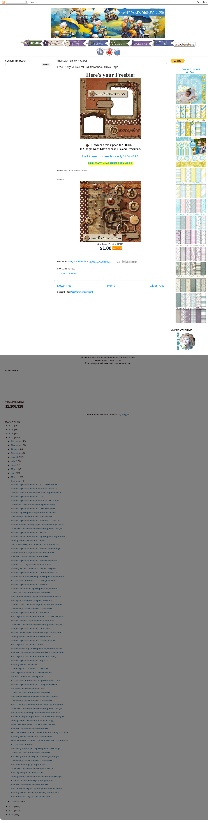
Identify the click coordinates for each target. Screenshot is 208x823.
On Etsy (190, 72)
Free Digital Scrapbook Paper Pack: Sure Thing (33, 656)
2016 (11, 429)
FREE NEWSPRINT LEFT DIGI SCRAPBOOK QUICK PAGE (39, 740)
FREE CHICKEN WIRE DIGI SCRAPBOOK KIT (33, 724)
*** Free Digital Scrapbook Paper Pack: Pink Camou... (36, 500)
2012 (11, 810)
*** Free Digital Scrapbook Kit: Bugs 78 (29, 660)
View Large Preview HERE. (110, 244)
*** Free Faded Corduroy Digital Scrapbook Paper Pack (37, 524)
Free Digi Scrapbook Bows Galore (27, 772)
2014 (11, 438)
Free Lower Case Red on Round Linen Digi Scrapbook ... (38, 704)
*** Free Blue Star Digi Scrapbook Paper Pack (32, 552)
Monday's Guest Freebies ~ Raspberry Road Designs (36, 776)
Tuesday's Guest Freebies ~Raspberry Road (32, 768)
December (16, 441)
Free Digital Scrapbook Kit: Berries (27, 644)
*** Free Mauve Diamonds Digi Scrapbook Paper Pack (36, 604)
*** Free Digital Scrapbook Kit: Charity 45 (30, 628)
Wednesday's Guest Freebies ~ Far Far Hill (31, 516)
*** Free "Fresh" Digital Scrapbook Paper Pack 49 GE (36, 648)
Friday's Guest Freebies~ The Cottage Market (33, 580)
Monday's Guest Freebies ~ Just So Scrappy (32, 720)
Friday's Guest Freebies (22, 744)
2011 (11, 814)
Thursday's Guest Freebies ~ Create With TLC (33, 592)
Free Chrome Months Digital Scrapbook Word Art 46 (36, 596)
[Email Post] (118, 262)
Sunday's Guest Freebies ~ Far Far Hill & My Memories (37, 652)
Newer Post (64, 285)
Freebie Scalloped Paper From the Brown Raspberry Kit (37, 716)
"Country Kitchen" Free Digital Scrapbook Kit (32, 780)
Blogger (125, 414)
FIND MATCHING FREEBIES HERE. (110, 163)
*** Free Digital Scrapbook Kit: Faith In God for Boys (35, 548)
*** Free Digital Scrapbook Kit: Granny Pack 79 (33, 640)
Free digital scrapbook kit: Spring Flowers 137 (33, 600)
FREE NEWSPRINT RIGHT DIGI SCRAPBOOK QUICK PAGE (40, 732)
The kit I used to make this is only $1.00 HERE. (110, 156)
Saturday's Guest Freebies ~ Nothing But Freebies (35, 792)
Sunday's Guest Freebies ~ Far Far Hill (29, 557)
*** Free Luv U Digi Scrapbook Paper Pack (31, 564)
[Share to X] (129, 261)
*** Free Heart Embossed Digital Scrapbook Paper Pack (37, 576)
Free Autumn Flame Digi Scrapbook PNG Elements (35, 712)
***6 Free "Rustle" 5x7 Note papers (27, 676)
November (16, 445)
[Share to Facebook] (132, 261)
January (15, 801)
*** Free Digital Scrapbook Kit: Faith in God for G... (35, 560)
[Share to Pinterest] (135, 261)
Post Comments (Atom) (81, 292)
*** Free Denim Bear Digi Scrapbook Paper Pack (34, 588)
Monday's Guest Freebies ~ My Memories (31, 636)
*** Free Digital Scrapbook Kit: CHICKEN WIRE (33, 508)
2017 (11, 425)
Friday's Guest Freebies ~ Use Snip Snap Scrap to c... (37, 493)
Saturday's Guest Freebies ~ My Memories (31, 736)
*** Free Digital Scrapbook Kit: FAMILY (29, 584)
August (14, 457)
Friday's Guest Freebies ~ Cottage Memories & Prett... (37, 680)
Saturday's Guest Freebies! (24, 664)
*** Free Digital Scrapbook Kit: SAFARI (29, 532)
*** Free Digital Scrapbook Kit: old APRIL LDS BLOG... (36, 520)
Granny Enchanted (191, 69)
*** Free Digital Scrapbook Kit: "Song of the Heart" (34, 684)
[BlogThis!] (126, 261)
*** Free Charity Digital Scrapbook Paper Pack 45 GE (36, 632)
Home (111, 285)
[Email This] (123, 261)
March (14, 477)
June (13, 465)
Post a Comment (69, 274)
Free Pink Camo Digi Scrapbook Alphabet (30, 796)
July (13, 461)
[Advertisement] (17, 119)
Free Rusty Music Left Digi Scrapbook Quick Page (35, 756)
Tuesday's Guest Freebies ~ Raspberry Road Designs (36, 528)
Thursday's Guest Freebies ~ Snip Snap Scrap (33, 505)
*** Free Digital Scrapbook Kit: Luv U (28, 496)
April (13, 473)
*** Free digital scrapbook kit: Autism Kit (29, 668)
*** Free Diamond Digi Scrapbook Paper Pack (32, 620)
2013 (11, 806)
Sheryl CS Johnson (76, 262)
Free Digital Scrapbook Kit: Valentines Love (31, 672)
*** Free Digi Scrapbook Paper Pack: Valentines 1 (34, 512)
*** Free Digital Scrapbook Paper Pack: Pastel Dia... (35, 488)
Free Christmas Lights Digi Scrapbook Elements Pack (36, 788)
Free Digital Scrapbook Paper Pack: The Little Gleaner (37, 616)
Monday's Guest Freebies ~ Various (28, 540)
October (15, 449)
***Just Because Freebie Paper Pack (28, 688)
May (13, 469)
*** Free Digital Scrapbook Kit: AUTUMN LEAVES (34, 484)
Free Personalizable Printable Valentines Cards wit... (36, 696)
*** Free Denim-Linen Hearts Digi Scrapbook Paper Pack (38, 536)
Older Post (157, 285)
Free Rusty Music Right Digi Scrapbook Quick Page (35, 748)
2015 (11, 434)
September (16, 453)
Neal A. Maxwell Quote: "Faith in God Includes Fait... (36, 544)
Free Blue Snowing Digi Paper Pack (28, 764)
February (16, 481)
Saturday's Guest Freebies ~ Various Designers (33, 569)
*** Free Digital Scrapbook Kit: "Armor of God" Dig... (35, 572)
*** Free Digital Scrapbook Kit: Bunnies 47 (31, 612)
